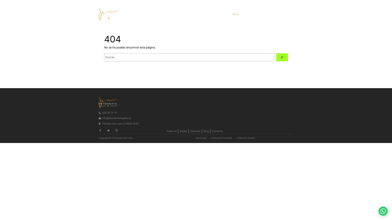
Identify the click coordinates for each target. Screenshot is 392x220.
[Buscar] (282, 57)
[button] (383, 211)
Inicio (235, 14)
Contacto (282, 14)
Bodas (251, 14)
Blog (265, 14)
